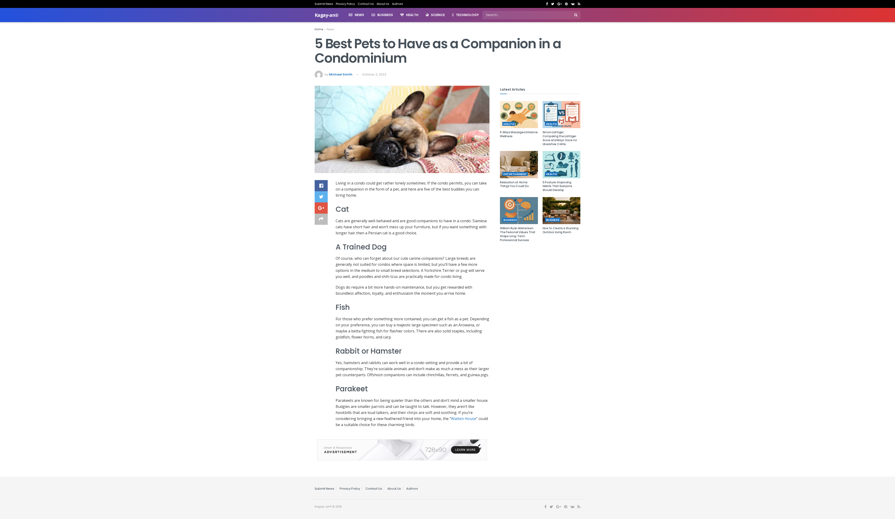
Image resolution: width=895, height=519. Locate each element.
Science (438, 15)
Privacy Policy (345, 4)
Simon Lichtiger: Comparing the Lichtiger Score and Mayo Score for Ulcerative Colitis (560, 138)
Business (385, 15)
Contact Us (366, 4)
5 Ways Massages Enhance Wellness (518, 134)
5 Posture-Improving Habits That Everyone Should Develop (557, 186)
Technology (467, 15)
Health (412, 15)
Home (319, 29)
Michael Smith (340, 74)
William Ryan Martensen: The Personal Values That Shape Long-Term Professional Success (517, 234)
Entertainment (515, 174)
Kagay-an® (326, 15)
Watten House (463, 418)
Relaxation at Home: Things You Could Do (514, 184)
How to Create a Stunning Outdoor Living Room (560, 230)
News (359, 15)
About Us (383, 4)
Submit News (324, 4)
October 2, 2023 (374, 74)
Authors (397, 4)
